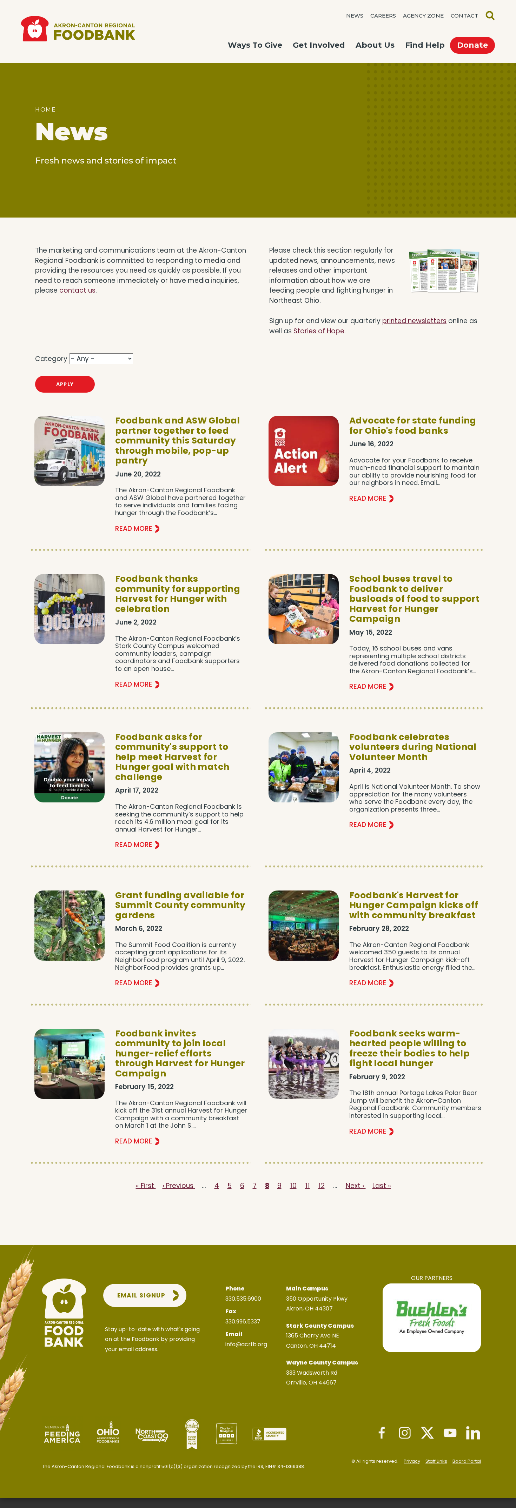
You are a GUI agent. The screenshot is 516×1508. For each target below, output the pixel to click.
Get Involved (319, 45)
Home (45, 109)
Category (51, 358)
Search (490, 15)
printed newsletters (414, 321)
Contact (464, 15)
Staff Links (436, 1461)
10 (293, 1185)
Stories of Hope (318, 331)
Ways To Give (255, 45)
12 (321, 1185)
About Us (375, 45)
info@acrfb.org (246, 1344)
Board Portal (466, 1461)
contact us (77, 290)
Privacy (412, 1461)
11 (307, 1185)
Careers (383, 15)
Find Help (425, 45)
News (354, 15)
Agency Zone (423, 15)
